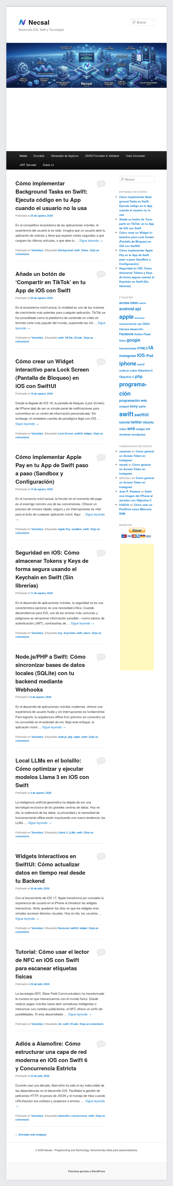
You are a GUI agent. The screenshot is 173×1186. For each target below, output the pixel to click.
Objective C (126, 377)
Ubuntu (148, 422)
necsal (123, 465)
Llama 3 (63, 832)
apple (126, 316)
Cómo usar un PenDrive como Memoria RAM (135, 509)
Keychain (69, 633)
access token (128, 302)
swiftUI (78, 433)
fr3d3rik (124, 505)
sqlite (77, 737)
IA (151, 347)
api (138, 309)
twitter (136, 422)
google (133, 340)
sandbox (77, 529)
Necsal (38, 22)
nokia (133, 370)
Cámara (124, 329)
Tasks (84, 250)
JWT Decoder (28, 165)
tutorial (124, 422)
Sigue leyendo (91, 240)
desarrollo (136, 329)
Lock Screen (65, 433)
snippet (124, 406)
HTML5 (142, 348)
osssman (125, 451)
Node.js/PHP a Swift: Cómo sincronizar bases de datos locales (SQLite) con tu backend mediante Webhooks (50, 673)
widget (88, 433)
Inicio (23, 156)
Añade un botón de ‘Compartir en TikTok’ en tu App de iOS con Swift (50, 282)
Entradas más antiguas (30, 1134)
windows (125, 434)
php (70, 737)
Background (65, 250)
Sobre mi (48, 165)
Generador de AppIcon (64, 156)
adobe (142, 303)
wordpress (138, 434)
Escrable (39, 156)
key (60, 633)
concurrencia (79, 1116)
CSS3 (146, 324)
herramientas (127, 348)
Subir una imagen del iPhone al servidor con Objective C (136, 495)
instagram (127, 355)
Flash (147, 334)
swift (77, 250)
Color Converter (135, 156)
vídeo (122, 429)
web (131, 428)
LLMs (72, 832)
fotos (122, 340)
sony (134, 405)
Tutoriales (37, 250)
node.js (62, 737)
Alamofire (64, 1116)
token (86, 633)
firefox (138, 334)
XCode (78, 337)
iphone (127, 363)
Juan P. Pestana (129, 491)
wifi (148, 429)
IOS (141, 355)
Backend (63, 928)
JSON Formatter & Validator (102, 156)
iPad (149, 355)
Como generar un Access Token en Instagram (136, 455)
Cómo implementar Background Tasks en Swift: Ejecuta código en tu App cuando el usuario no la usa (135, 206)
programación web (133, 400)
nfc (60, 1024)
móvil (141, 364)
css (139, 324)
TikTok (69, 337)
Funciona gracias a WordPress (86, 1171)
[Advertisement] (86, 119)
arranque (140, 317)
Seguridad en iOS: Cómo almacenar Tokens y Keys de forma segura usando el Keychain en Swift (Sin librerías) (51, 568)
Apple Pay (64, 529)
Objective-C (145, 370)
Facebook (126, 334)
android (126, 309)
